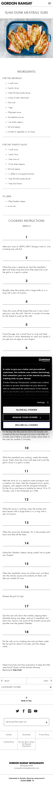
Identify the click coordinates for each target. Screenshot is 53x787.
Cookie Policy (9, 742)
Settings (41, 402)
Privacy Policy (44, 735)
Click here (26, 780)
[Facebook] (23, 711)
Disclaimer (26, 735)
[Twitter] (17, 711)
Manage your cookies (25, 417)
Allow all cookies (26, 410)
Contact (9, 735)
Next (46, 681)
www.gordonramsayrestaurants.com (26, 768)
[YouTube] (36, 711)
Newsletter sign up (16, 722)
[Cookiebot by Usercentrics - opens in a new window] (39, 360)
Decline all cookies (26, 425)
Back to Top (26, 701)
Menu (49, 3)
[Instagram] (30, 711)
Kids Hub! (17, 670)
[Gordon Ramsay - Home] (16, 1)
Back (7, 681)
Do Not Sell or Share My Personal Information (26, 744)
